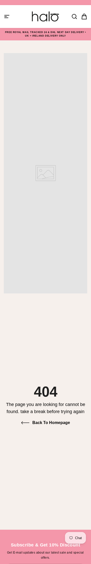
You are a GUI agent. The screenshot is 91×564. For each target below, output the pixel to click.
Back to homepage (51, 422)
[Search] (72, 16)
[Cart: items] (82, 16)
